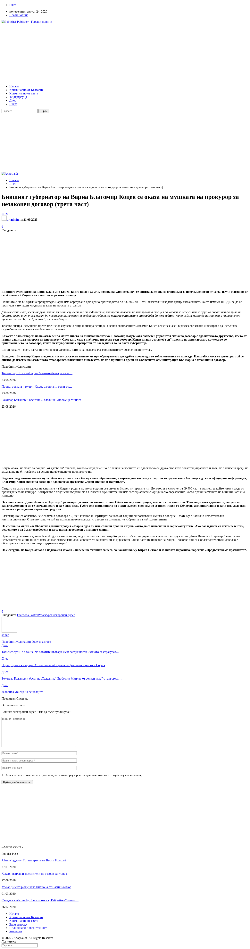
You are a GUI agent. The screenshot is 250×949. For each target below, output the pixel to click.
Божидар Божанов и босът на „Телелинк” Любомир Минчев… (43, 400)
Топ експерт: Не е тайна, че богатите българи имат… (37, 373)
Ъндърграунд (18, 97)
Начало (14, 86)
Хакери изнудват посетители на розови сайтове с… (36, 873)
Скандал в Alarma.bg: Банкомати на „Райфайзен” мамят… (40, 900)
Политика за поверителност (28, 927)
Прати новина (18, 15)
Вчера (13, 104)
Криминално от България (26, 90)
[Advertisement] (119, 54)
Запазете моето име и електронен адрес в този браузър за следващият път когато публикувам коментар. (74, 775)
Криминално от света (23, 93)
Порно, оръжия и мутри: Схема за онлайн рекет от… (37, 386)
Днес (12, 100)
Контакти (15, 931)
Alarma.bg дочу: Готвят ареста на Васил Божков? (34, 860)
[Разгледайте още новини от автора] (9, 631)
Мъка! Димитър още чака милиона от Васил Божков (36, 887)
